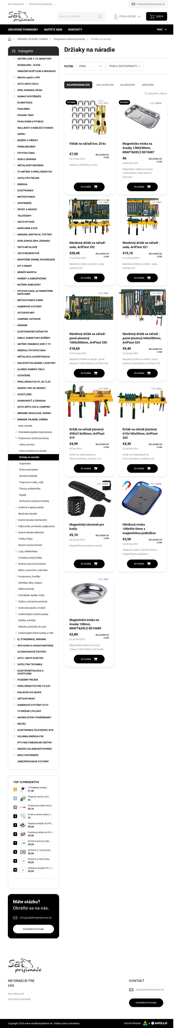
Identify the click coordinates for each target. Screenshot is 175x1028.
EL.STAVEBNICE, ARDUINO (31, 639)
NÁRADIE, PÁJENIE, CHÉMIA (32, 419)
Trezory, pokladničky (30, 488)
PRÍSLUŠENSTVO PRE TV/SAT (33, 686)
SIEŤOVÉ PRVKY (26, 698)
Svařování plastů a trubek (31, 607)
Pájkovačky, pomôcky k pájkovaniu (36, 526)
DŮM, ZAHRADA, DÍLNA (29, 90)
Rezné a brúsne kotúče (30, 545)
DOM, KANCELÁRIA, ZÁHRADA (33, 240)
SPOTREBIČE (24, 203)
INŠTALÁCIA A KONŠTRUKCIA (33, 356)
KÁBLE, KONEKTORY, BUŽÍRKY (33, 338)
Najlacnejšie (105, 84)
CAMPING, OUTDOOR (29, 319)
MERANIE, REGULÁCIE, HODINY (34, 413)
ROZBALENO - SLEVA (28, 65)
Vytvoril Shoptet (132, 1023)
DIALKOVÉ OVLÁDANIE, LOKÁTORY (36, 363)
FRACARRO (23, 109)
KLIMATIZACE (24, 102)
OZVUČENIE (23, 375)
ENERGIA (22, 184)
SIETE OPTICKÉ (25, 221)
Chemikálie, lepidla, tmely (31, 595)
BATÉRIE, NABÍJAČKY (29, 284)
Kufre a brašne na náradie (32, 450)
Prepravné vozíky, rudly (31, 482)
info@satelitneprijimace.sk (36, 917)
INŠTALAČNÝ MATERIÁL (30, 165)
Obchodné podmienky (40, 4)
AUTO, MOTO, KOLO (28, 83)
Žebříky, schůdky (27, 620)
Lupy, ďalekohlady (27, 551)
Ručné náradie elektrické (31, 532)
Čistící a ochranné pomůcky (32, 601)
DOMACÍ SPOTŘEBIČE (29, 96)
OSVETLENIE (24, 394)
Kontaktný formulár (33, 929)
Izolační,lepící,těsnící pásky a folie (35, 633)
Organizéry (25, 463)
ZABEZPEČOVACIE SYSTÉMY (33, 761)
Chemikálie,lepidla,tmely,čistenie (35, 432)
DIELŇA (21, 723)
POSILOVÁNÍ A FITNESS (30, 121)
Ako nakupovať (16, 4)
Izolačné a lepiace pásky (31, 507)
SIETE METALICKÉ (27, 247)
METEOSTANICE (26, 196)
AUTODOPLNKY (26, 312)
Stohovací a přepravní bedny (34, 501)
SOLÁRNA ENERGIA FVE (30, 736)
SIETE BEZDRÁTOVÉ (28, 253)
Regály (22, 495)
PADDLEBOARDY (26, 146)
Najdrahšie (127, 84)
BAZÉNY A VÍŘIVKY (27, 140)
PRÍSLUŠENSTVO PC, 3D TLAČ (34, 381)
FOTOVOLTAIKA (26, 153)
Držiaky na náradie (29, 457)
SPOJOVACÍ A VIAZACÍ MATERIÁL (35, 645)
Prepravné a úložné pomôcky (33, 438)
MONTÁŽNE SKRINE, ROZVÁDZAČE (36, 259)
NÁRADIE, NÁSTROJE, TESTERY (34, 234)
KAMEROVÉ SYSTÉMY (29, 306)
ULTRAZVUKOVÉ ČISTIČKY (31, 651)
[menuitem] (24, 29)
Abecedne (148, 84)
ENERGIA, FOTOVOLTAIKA (31, 350)
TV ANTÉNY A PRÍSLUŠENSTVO (34, 171)
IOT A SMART (24, 266)
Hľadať (100, 16)
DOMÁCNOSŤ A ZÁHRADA (31, 400)
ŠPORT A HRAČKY (27, 209)
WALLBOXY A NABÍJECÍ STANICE (35, 127)
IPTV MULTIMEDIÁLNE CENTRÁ (34, 742)
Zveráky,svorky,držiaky (30, 557)
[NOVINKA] (89, 120)
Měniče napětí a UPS (28, 77)
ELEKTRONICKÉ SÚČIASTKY (32, 331)
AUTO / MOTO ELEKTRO (30, 658)
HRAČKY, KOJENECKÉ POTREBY (34, 748)
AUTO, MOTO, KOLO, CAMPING (33, 406)
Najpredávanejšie (78, 84)
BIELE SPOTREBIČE (27, 755)
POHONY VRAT (25, 115)
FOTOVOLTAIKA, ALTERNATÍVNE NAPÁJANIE (35, 292)
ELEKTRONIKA (25, 190)
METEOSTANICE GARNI (30, 300)
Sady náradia (25, 425)
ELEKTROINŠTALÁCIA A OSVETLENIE (30, 672)
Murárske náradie (27, 513)
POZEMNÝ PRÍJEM (27, 679)
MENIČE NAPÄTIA (26, 272)
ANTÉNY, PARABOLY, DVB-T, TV (34, 344)
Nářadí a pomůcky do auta (32, 626)
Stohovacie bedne (28, 469)
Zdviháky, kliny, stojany (30, 582)
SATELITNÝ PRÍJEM (28, 178)
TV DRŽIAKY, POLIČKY (29, 711)
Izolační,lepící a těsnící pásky (33, 614)
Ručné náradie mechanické (32, 520)
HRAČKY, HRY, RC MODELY (31, 388)
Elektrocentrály (26, 589)
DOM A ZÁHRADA (26, 159)
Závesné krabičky (28, 476)
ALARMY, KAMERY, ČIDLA (31, 369)
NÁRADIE (22, 325)
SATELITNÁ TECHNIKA (29, 664)
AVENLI (21, 134)
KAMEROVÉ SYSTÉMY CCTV (32, 705)
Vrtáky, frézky (25, 538)
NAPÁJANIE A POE (27, 228)
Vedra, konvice (27, 444)
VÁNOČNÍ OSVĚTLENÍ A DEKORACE (36, 71)
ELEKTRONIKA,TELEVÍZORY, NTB (35, 730)
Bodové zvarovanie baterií (32, 563)
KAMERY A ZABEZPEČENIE (31, 278)
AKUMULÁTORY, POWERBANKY (34, 717)
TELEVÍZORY (24, 215)
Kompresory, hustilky (29, 576)
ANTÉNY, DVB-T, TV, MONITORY (34, 58)
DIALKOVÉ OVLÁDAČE (29, 692)
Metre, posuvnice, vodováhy (33, 570)
